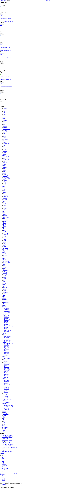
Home (1, 0)
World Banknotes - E (4, 155)
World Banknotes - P (4, 241)
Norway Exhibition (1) (6, 371)
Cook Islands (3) (5, 144)
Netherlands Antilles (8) (5, 233)
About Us (3, 462)
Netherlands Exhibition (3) (7, 369)
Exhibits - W (4, 403)
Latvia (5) (4, 211)
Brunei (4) (4, 132)
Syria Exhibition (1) (6, 392)
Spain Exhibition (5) (6, 390)
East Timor (4, 157)
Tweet (1, 15)
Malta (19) (4, 222)
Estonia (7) (4, 161)
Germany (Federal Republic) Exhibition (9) (8, 343)
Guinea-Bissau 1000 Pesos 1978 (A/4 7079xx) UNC (7, 451)
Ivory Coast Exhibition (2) (7, 353)
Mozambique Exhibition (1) (7, 368)
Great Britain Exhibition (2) (7, 344)
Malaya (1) (4, 219)
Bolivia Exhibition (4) (6, 320)
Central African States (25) (6, 139)
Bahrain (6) (4, 119)
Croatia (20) (4, 146)
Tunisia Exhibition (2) (6, 396)
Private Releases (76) (5, 300)
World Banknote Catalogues (4, 466)
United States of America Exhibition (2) (8, 399)
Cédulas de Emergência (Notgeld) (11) (8, 247)
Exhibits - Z (4, 407)
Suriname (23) (4, 277)
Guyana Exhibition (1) (6, 346)
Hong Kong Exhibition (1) (7, 347)
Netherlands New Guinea (5, 234)
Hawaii (4, 187)
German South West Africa (6, 177)
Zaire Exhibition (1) (6, 408)
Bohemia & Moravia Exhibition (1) (8, 319)
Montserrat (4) (4, 228)
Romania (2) (4, 429)
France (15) (4, 417)
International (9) (4, 192)
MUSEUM (3, 476)
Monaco (4, 419)
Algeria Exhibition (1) (6, 309)
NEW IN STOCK (3, 475)
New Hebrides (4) (5, 235)
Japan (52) (4, 201)
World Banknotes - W (4, 298)
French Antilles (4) (5, 167)
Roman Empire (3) (5, 255)
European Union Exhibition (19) (7, 336)
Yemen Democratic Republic (6, 302)
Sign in (1, 474)
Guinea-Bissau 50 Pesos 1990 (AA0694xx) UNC (5, 40)
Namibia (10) (4, 231)
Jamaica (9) (4, 200)
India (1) (4, 418)
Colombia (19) (4, 142)
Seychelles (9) (4, 267)
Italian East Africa (5, 197)
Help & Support (3, 463)
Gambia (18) (4, 174)
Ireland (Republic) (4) (5, 194)
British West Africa (5, 131)
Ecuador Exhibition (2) (6, 335)
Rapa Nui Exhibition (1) (6, 380)
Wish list (4, 474)
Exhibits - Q (4, 378)
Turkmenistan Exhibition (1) (7, 397)
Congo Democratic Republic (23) (6, 143)
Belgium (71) (4, 122)
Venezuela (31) (4, 296)
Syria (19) (4, 280)
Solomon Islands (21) (5, 270)
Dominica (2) (4, 154)
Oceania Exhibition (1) (6, 372)
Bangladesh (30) (5, 120)
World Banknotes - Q (4, 250)
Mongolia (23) (4, 227)
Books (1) (3, 426)
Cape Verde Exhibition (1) (7, 325)
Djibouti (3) (4, 153)
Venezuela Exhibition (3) (7, 402)
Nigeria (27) (4, 238)
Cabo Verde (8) (4, 137)
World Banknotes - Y (4, 301)
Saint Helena (4, 259)
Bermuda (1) (4, 124)
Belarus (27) (4, 121)
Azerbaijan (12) (4, 117)
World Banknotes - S (4, 258)
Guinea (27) (4, 184)
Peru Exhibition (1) (6, 375)
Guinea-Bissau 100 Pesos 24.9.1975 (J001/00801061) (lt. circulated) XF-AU (8, 11)
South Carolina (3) (6, 422)
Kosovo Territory (5, 208)
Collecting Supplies (4, 410)
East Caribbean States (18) (6, 156)
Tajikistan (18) (4, 282)
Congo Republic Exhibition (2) (7, 330)
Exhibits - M (4, 362)
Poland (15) (4, 246)
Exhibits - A (4, 307)
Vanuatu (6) (4, 295)
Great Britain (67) (5, 180)
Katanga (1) (4, 203)
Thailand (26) (4, 284)
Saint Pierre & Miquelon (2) (6, 261)
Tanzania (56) (4, 283)
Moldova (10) (4, 226)
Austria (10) (4, 116)
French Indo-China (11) (5, 169)
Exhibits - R (4, 379)
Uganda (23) (4, 290)
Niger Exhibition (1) (6, 370)
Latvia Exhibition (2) (6, 360)
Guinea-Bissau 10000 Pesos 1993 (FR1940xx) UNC (7, 444)
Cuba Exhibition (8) (6, 331)
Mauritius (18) (4, 224)
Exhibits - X (4, 404)
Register (3, 474)
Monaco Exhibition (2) (6, 367)
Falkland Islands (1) (5, 163)
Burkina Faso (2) (5, 133)
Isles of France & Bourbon (6, 196)
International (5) (4, 412)
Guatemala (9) (4, 183)
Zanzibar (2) (4, 305)
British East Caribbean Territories (6, 129)
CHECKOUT (3, 479)
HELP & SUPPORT (4, 478)
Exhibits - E (4, 334)
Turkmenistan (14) (5, 289)
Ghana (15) (4, 179)
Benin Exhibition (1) (6, 317)
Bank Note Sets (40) (4, 306)
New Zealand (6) (5, 236)
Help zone (3, 461)
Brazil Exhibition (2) (6, 321)
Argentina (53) (4, 114)
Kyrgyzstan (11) (4, 209)
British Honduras (5, 130)
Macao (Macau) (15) (5, 216)
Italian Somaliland (5, 198)
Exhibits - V (4, 400)
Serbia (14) (4, 266)
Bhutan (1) (4, 416)
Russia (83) (4, 256)
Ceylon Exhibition (6, 327)
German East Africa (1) (5, 176)
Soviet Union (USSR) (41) (6, 274)
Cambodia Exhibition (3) (7, 324)
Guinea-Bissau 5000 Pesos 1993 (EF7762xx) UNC (5, 79)
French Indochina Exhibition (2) (7, 340)
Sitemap (2, 457)
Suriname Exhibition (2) (6, 391)
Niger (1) (4, 420)
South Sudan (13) (5, 272)
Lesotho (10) (4, 212)
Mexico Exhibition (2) (6, 366)
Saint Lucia (4, 260)
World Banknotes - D (4, 150)
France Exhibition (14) (6, 339)
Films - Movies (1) (4, 431)
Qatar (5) (4, 251)
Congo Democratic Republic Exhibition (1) (8, 329)
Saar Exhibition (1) (6, 383)
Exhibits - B (4, 314)
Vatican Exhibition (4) (6, 401)
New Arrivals (3, 458)
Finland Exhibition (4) (6, 338)
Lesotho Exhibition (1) (6, 361)
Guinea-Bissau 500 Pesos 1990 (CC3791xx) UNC (7, 435)
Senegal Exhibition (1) (6, 385)
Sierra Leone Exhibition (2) (7, 386)
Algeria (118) (4, 415)
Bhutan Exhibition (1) (6, 318)
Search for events (3, 456)
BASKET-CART (3, 480)
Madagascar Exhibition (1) (7, 363)
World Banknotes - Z (4, 303)
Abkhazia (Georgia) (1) (5, 108)
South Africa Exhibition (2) (7, 388)
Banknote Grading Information (5, 468)
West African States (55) (5, 299)
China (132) (4, 141)
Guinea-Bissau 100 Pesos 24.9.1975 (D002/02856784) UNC (6, 21)
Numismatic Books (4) (4, 411)
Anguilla (4, 112)
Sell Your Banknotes (4, 469)
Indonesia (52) (4, 191)
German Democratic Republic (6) (6, 175)
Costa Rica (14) (4, 145)
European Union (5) (5, 162)
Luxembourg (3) (5, 215)
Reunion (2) (4, 253)
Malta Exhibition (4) (6, 365)
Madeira (4, 218)
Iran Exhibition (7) (6, 350)
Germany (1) (4, 428)
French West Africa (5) (5, 172)
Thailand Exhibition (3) (6, 394)
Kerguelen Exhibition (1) (7, 357)
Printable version (48, 0)
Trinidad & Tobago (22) (5, 287)
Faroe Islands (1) (5, 164)
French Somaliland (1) (5, 171)
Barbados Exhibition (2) (6, 315)
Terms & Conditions (4, 464)
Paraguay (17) (4, 244)
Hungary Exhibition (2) (6, 348)
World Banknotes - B (4, 118)
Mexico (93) (4, 225)
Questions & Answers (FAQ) (5, 465)
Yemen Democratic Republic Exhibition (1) (8, 406)
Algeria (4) (4, 424)
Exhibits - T (4, 393)
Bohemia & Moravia (5, 126)
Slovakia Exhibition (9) (6, 387)
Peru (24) (4, 245)
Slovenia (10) (4, 269)
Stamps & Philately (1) (4, 425)
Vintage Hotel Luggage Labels (5, 427)
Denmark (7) (4, 152)
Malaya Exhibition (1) (6, 364)
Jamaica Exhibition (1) (6, 354)
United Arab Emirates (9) (5, 291)
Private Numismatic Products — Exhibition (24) (9, 405)
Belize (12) (4, 123)
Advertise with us (3, 471)
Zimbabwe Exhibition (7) (7, 409)
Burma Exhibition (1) (6, 323)
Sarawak (4, 264)
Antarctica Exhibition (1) (7, 311)
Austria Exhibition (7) (6, 313)
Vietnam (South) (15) (5, 297)
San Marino (4, 263)
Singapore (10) (4, 268)
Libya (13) (4, 213)
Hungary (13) (4, 189)
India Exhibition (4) (6, 349)
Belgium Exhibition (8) (6, 316)
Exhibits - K (4, 356)
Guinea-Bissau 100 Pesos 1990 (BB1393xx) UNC (5, 50)
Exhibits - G (4, 342)
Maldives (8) (4, 221)
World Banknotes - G (4, 0)
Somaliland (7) (4, 271)
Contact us (4, 482)
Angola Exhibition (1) (6, 310)
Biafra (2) (4, 125)
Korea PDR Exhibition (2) (7, 358)
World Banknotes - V (4, 294)
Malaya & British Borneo (5, 220)
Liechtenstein (4, 214)
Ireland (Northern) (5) (5, 195)
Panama (4, 243)
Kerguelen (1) (4, 205)
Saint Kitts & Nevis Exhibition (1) (7, 384)
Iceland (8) (4, 190)
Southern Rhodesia (5, 273)
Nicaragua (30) (4, 237)
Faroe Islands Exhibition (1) (7, 337)
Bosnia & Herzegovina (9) (6, 127)
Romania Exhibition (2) (6, 381)
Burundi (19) (4, 134)
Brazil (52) (4, 128)
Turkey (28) (4, 288)
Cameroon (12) (4, 136)
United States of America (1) (6, 414)
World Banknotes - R (4, 252)
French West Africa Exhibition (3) (7, 341)
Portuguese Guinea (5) (5, 248)
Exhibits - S (4, 382)
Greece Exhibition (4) (6, 345)
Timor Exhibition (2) (6, 395)
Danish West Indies (5, 151)
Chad (3, 140)
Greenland (4, 181)
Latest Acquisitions (9, 482)
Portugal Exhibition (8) (6, 377)
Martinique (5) (4, 223)
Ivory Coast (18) (5, 199)
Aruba (3, 115)
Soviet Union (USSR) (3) (5, 413)
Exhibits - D (4, 333)
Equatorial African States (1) (6, 159)
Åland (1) (4, 109)
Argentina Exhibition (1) (7, 312)
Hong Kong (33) (5, 188)
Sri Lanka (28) (4, 275)
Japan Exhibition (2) (6, 355)
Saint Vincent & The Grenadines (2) (7, 262)
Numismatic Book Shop (4, 467)
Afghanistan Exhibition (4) (7, 308)
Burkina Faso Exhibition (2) (7, 322)
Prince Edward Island (5, 249)
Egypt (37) (4, 158)
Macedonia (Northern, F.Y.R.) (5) (6, 217)
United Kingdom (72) (5, 292)
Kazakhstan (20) (5, 204)
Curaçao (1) (4, 147)
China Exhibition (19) (6, 328)
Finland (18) (4, 165)
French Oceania (4, 170)
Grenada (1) (4, 182)
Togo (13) (4, 285)
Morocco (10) (4, 229)
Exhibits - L (4, 359)
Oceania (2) (4, 240)
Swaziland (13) (4, 278)
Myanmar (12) (4, 230)
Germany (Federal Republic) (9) (6, 178)
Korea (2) (4, 206)
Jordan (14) (4, 202)
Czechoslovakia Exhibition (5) (7, 332)
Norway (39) (4, 239)
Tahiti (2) (4, 281)
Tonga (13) (4, 286)
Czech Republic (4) (5, 149)
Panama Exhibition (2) (6, 374)
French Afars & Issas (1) (5, 166)
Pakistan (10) (4, 242)
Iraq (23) (4, 193)
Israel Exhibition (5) (6, 352)
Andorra (4, 111)
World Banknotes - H (4, 186)
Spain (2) (4, 430)
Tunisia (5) (4, 421)
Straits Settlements (5, 276)
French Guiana (4, 168)
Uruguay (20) (4, 293)
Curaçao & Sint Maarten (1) (6, 148)
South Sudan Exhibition (6, 389)
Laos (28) (4, 210)
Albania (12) (4, 110)
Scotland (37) (4, 265)
